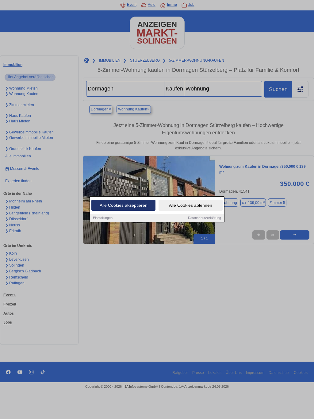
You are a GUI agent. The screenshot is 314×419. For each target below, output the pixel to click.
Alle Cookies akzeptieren (123, 205)
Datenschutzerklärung (204, 218)
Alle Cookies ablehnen (190, 205)
